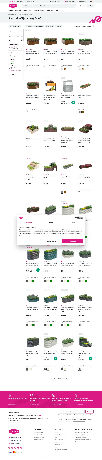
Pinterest (18, 448)
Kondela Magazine (59, 439)
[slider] (9, 40)
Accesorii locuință (39, 10)
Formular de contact (55, 1)
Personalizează (50, 241)
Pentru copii (50, 10)
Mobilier (10, 10)
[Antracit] (27, 281)
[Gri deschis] (62, 69)
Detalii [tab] (51, 222)
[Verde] (86, 236)
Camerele (18, 10)
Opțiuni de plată (38, 435)
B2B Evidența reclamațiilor (61, 449)
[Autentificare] (81, 6)
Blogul (56, 437)
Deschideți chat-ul (70, 1)
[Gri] (79, 112)
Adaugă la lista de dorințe (39, 34)
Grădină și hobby (27, 10)
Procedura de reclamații (80, 437)
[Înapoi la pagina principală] (12, 5)
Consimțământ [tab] (28, 222)
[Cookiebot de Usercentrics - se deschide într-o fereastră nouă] (76, 218)
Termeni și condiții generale (81, 432)
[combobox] (87, 26)
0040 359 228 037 (83, 1)
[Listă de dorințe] (84, 6)
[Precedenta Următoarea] (33, 42)
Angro (56, 446)
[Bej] (30, 281)
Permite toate (72, 241)
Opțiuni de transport (39, 432)
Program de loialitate (60, 442)
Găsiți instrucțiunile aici (79, 421)
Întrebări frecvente (38, 439)
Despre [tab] (73, 222)
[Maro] (82, 112)
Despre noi (57, 444)
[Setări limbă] (92, 1)
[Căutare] (23, 5)
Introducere (11, 14)
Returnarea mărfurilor (39, 437)
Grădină (16, 14)
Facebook (9, 448)
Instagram (12, 448)
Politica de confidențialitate (81, 435)
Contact (56, 432)
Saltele (58, 10)
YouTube (15, 448)
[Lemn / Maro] (65, 69)
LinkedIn (21, 448)
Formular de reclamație (60, 435)
